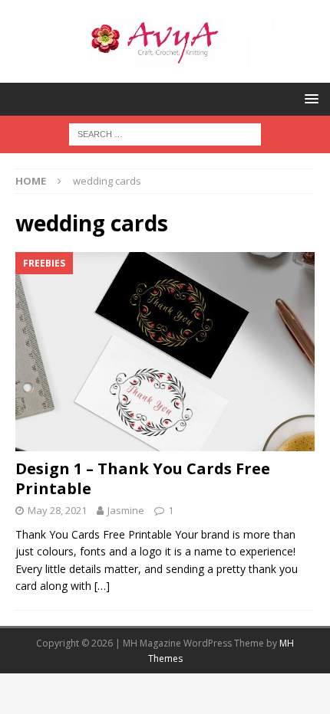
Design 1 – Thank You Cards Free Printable (142, 478)
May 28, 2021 (57, 510)
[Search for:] (165, 133)
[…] (102, 585)
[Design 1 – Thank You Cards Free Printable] (165, 351)
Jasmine (125, 510)
